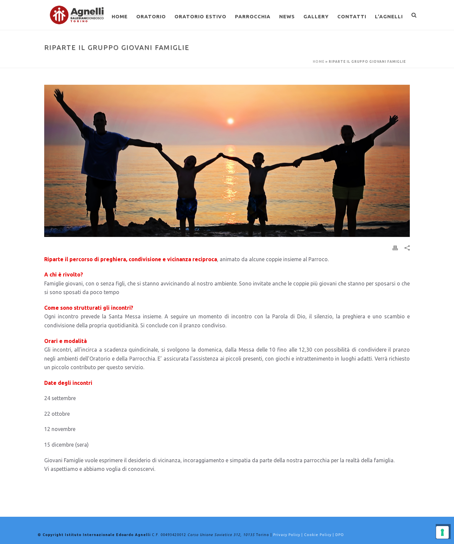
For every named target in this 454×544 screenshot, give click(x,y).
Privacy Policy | (288, 535)
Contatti (351, 16)
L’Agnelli (389, 16)
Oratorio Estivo (200, 16)
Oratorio (151, 16)
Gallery (316, 16)
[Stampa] (395, 247)
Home (120, 16)
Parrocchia (253, 16)
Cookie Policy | (319, 535)
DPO (339, 535)
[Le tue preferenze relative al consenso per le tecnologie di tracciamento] (442, 532)
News (287, 16)
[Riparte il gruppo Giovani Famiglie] (227, 161)
